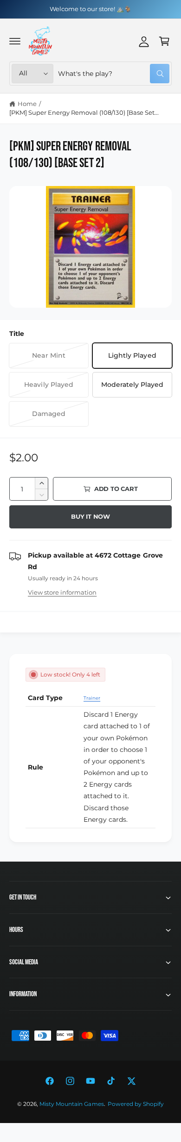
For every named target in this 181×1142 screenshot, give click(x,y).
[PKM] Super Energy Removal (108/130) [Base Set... (84, 112)
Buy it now (90, 516)
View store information (62, 592)
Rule (35, 767)
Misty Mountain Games (71, 1104)
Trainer (92, 698)
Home (27, 103)
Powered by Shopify (136, 1104)
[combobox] (114, 74)
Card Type (45, 698)
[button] (15, 41)
